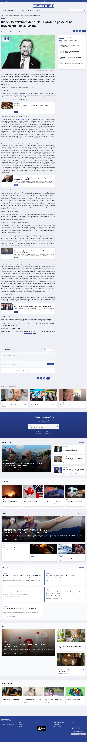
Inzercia (38, 722)
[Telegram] (85, 1)
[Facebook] (81, 1)
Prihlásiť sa (50, 364)
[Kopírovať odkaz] (84, 31)
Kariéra (20, 726)
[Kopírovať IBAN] (57, 426)
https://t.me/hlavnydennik (30, 333)
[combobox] (77, 10)
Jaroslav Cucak (15, 653)
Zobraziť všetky (81, 685)
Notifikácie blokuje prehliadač (78, 734)
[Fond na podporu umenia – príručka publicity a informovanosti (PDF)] (41, 728)
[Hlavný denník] (43, 6)
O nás (20, 722)
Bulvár (38, 10)
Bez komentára (30, 10)
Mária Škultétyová (56, 598)
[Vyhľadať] (69, 10)
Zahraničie (10, 10)
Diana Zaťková (71, 451)
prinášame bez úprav (10, 87)
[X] (83, 1)
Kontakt (73, 722)
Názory (17, 10)
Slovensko (3, 10)
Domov (2, 15)
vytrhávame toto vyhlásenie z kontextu (23, 119)
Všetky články (81, 442)
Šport (23, 10)
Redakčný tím (21, 724)
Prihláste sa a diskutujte (49, 349)
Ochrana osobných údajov (59, 722)
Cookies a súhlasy (57, 724)
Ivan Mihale (11, 549)
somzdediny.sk (21, 685)
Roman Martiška (56, 580)
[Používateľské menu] (85, 10)
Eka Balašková (14, 469)
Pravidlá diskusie (57, 726)
